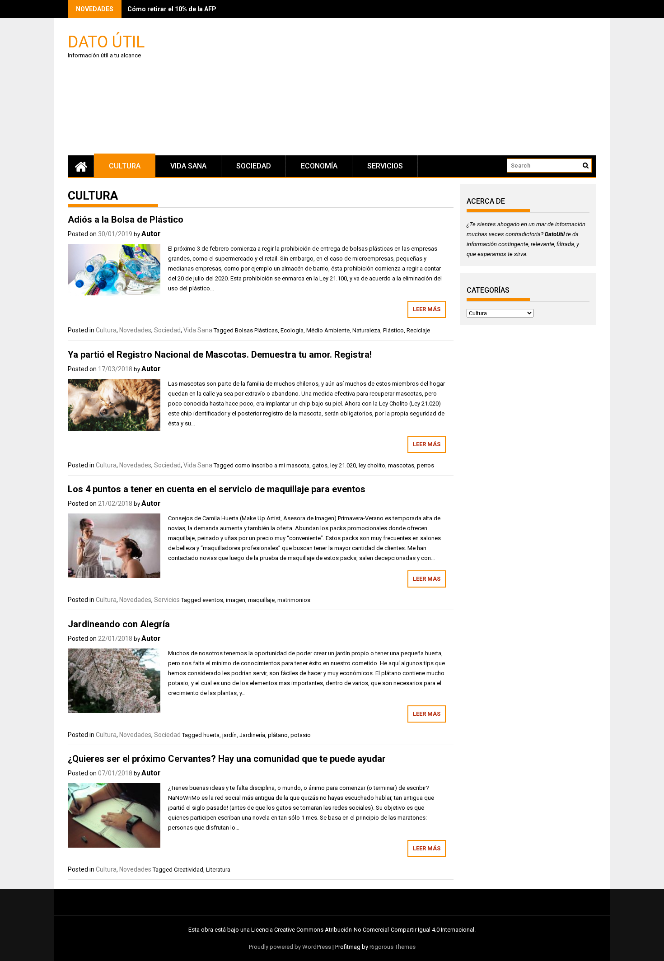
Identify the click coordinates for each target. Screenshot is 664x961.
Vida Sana (188, 166)
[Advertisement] (417, 88)
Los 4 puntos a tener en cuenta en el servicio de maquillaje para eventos (216, 489)
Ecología (292, 330)
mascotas (401, 465)
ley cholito (372, 465)
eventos (212, 600)
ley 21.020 (343, 465)
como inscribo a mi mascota (272, 465)
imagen (235, 600)
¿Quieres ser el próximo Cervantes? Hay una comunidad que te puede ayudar (227, 758)
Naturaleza (366, 330)
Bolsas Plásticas (256, 330)
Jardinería (252, 735)
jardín (229, 735)
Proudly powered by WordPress (290, 946)
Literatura (218, 869)
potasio (300, 735)
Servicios (385, 166)
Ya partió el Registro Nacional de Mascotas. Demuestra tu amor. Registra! (220, 354)
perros (425, 465)
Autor (151, 233)
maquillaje (261, 600)
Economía (319, 166)
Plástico (393, 330)
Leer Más (426, 309)
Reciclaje (418, 330)
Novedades (135, 330)
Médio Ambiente (328, 330)
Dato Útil (106, 41)
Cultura (124, 166)
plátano (278, 735)
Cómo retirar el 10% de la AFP (171, 9)
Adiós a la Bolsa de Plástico (125, 219)
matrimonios (293, 600)
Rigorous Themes (392, 946)
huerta (211, 735)
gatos (319, 465)
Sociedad (253, 166)
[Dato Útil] (81, 166)
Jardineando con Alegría (119, 624)
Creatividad (188, 869)
